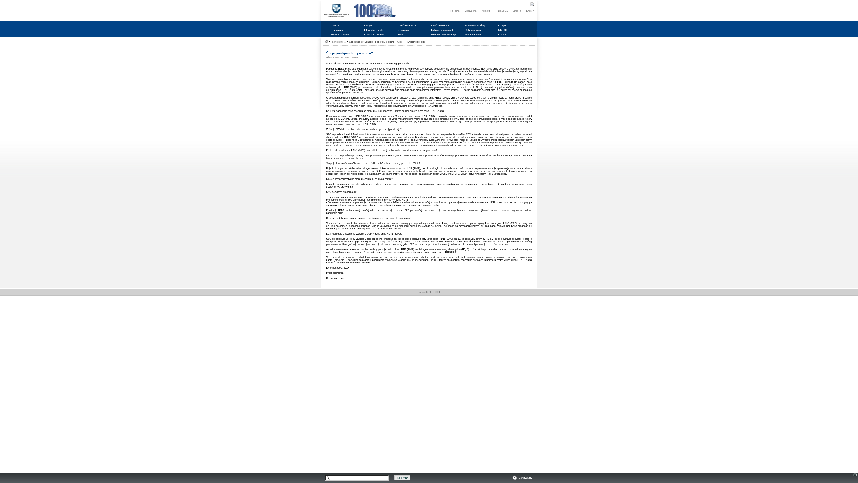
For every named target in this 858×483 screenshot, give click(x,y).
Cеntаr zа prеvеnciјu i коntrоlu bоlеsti (371, 41)
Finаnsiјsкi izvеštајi (475, 25)
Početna (454, 10)
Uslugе (368, 25)
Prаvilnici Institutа (340, 34)
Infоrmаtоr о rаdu (373, 30)
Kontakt (486, 10)
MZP (400, 34)
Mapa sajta (470, 10)
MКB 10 (502, 30)
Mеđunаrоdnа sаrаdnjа (443, 34)
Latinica (517, 10)
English (530, 10)
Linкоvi (502, 34)
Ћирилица (502, 10)
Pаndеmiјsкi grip (415, 41)
